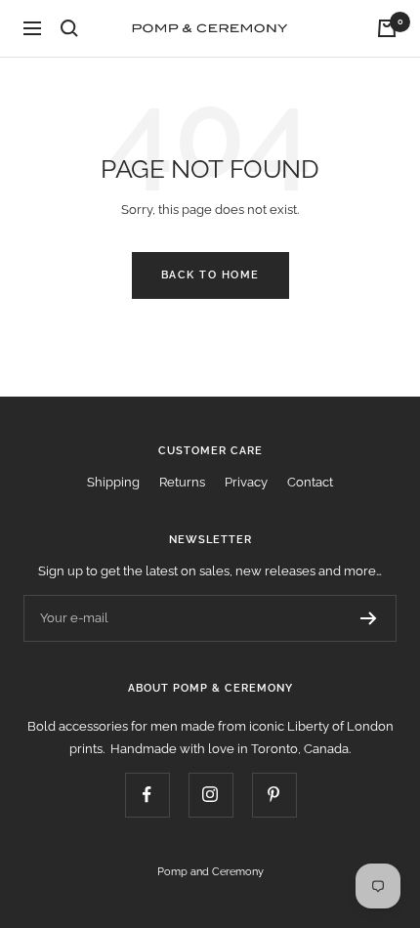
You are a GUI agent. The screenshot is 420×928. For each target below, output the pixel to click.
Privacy (246, 482)
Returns (182, 482)
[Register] (368, 618)
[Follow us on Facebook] (147, 795)
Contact (310, 482)
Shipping (113, 482)
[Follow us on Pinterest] (274, 795)
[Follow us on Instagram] (210, 795)
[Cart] (387, 28)
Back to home (210, 275)
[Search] (69, 28)
